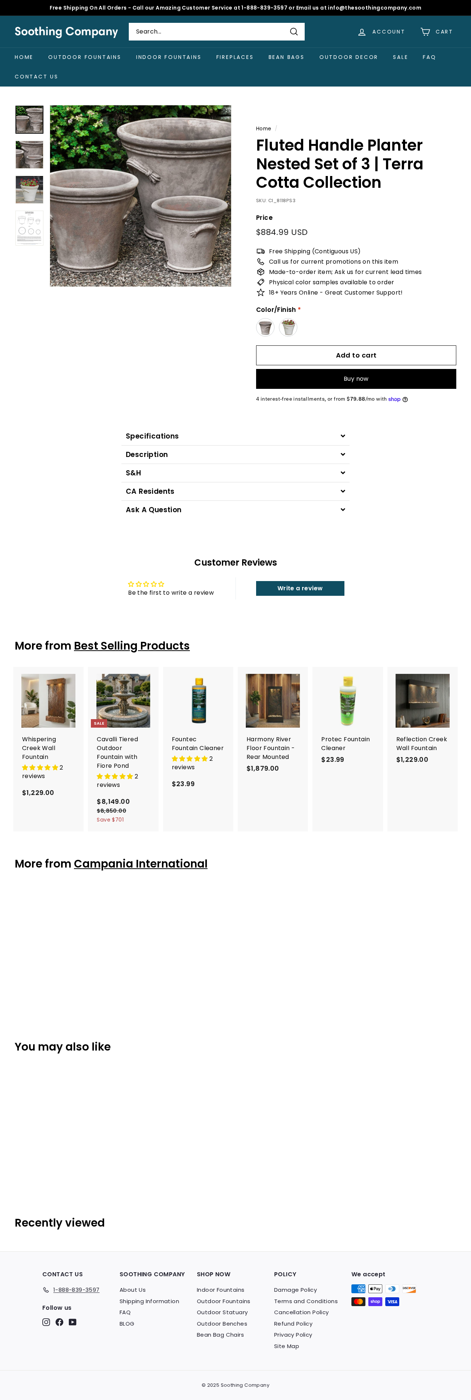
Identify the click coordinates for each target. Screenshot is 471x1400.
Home (24, 57)
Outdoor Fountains (84, 57)
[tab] (235, 436)
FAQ (429, 57)
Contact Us (37, 76)
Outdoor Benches (222, 1323)
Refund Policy (293, 1323)
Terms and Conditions (306, 1301)
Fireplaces (235, 57)
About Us (133, 1290)
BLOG (127, 1323)
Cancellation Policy (301, 1312)
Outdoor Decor (348, 57)
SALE (400, 57)
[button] (41, 767)
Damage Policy (295, 1290)
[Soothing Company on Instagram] (46, 1322)
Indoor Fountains (169, 57)
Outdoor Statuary (222, 1312)
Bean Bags (287, 57)
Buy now (356, 378)
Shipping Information (149, 1301)
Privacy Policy (293, 1335)
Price (264, 217)
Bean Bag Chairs (220, 1335)
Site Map (286, 1346)
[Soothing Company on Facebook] (59, 1322)
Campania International (141, 863)
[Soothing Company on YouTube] (73, 1322)
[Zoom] (140, 195)
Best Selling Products (132, 645)
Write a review (300, 588)
